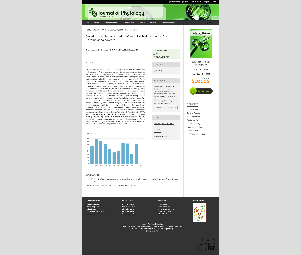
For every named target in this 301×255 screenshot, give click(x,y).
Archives (96, 30)
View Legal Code (176, 226)
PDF (157, 54)
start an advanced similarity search (110, 185)
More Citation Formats (164, 107)
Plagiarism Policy (193, 120)
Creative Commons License (154, 226)
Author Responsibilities (166, 209)
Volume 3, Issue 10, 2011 (112, 30)
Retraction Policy (193, 123)
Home (88, 23)
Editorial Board (92, 209)
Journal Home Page (93, 204)
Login (215, 2)
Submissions (129, 23)
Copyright (159, 224)
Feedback (151, 224)
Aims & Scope (192, 109)
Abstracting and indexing (96, 211)
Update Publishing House (178, 2)
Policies (153, 23)
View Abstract (161, 50)
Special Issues (192, 131)
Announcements (168, 23)
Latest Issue (91, 214)
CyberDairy (169, 229)
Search (211, 23)
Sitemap (144, 224)
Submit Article (163, 214)
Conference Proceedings (196, 134)
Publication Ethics (194, 116)
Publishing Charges (164, 211)
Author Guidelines (164, 207)
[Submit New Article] (201, 94)
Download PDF (162, 57)
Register (207, 2)
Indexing (143, 23)
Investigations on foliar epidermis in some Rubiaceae (126, 179)
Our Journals (196, 2)
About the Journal (93, 207)
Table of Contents (112, 23)
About (96, 23)
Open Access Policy (194, 127)
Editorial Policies (193, 113)
